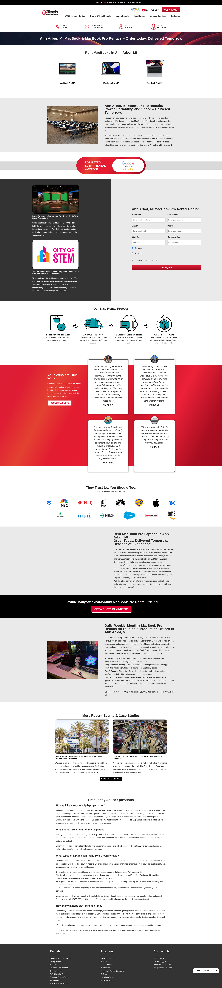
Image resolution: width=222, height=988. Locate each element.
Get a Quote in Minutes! (111, 609)
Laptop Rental (55, 961)
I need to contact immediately (146, 260)
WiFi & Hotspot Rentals (75, 16)
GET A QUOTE (170, 10)
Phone (170, 226)
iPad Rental (54, 965)
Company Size (173, 237)
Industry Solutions (158, 16)
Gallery (104, 961)
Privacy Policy (106, 980)
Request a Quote (203, 971)
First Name (137, 215)
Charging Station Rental (59, 977)
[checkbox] (132, 260)
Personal (138, 254)
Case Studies (106, 965)
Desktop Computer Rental (60, 958)
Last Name (172, 215)
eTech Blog (105, 968)
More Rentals (139, 16)
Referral (104, 974)
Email (135, 226)
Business (138, 248)
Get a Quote (106, 958)
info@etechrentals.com (163, 968)
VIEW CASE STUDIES (111, 779)
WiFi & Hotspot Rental (59, 984)
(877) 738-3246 (152, 10)
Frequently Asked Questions (112, 971)
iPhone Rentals (56, 971)
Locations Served (108, 977)
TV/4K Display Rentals (59, 974)
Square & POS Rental (59, 968)
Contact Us (175, 16)
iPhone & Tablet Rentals (100, 16)
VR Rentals (54, 980)
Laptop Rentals (122, 16)
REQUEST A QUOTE (60, 403)
